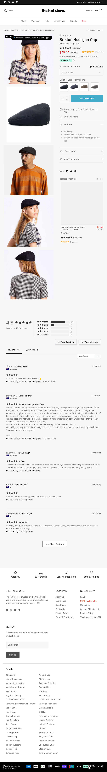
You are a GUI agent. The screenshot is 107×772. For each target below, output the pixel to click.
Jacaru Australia (46, 720)
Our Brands (61, 601)
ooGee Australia (13, 740)
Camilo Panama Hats (15, 699)
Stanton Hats (11, 749)
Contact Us (85, 605)
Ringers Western (13, 745)
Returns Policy (86, 613)
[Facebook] (5, 2)
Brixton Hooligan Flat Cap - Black (19, 499)
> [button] (54, 544)
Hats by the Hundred (48, 716)
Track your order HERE (90, 617)
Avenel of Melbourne (15, 687)
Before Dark (11, 691)
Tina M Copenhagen (48, 753)
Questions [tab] (30, 349)
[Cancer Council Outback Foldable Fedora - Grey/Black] (82, 203)
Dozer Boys (11, 708)
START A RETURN (88, 601)
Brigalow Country (13, 695)
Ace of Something (14, 679)
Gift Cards (60, 609)
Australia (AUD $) (94, 2)
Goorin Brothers (13, 716)
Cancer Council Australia (50, 699)
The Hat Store (95, 767)
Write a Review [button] (91, 342)
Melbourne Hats (46, 732)
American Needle (47, 683)
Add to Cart (87, 98)
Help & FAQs (81, 2)
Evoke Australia (46, 708)
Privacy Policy (62, 613)
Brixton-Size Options (70, 66)
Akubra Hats (44, 679)
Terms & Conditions (64, 617)
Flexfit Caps (11, 712)
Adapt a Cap (44, 675)
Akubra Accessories (15, 683)
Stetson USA (44, 749)
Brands (73, 21)
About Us (60, 597)
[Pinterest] (17, 2)
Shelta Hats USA (46, 745)
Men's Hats (15, 30)
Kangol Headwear (14, 728)
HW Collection (12, 720)
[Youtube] (13, 2)
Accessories (59, 21)
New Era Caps (12, 736)
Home (6, 30)
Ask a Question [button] (67, 342)
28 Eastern (10, 675)
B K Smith (43, 691)
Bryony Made (9, 768)
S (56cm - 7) (67, 72)
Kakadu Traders (46, 724)
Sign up (12, 655)
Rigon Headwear (46, 740)
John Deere (11, 724)
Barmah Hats (44, 687)
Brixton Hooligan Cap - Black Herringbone (38, 30)
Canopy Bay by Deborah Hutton (20, 703)
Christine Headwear (48, 703)
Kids (47, 21)
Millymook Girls (46, 736)
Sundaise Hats (12, 753)
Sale (84, 21)
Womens (35, 21)
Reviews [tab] (11, 349)
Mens (23, 21)
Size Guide (61, 605)
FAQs (82, 597)
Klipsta (42, 728)
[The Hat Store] (53, 10)
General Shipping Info (90, 609)
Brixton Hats (65, 35)
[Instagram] (9, 2)
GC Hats (42, 712)
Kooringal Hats (12, 732)
